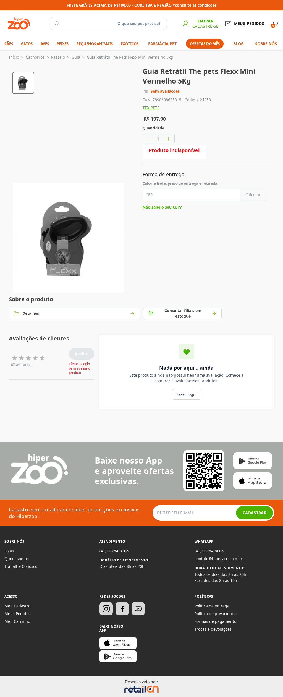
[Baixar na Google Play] (118, 656)
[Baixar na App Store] (118, 643)
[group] (23, 82)
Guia (76, 57)
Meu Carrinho (17, 621)
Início (14, 57)
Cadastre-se (205, 26)
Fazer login (186, 394)
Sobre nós (266, 43)
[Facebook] (122, 608)
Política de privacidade (216, 613)
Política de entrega (212, 605)
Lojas (9, 550)
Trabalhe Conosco (20, 566)
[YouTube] (138, 608)
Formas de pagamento (215, 621)
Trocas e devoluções (213, 629)
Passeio (58, 57)
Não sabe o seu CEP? (162, 207)
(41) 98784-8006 (114, 550)
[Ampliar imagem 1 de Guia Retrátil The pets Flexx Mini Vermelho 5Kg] (68, 238)
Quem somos (16, 558)
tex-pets (151, 107)
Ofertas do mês (205, 43)
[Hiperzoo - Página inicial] (18, 23)
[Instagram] (106, 608)
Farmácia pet (162, 43)
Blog (238, 43)
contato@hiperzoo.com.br (218, 558)
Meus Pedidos (17, 613)
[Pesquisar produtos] (57, 23)
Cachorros (35, 57)
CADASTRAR (254, 512)
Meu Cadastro (17, 605)
